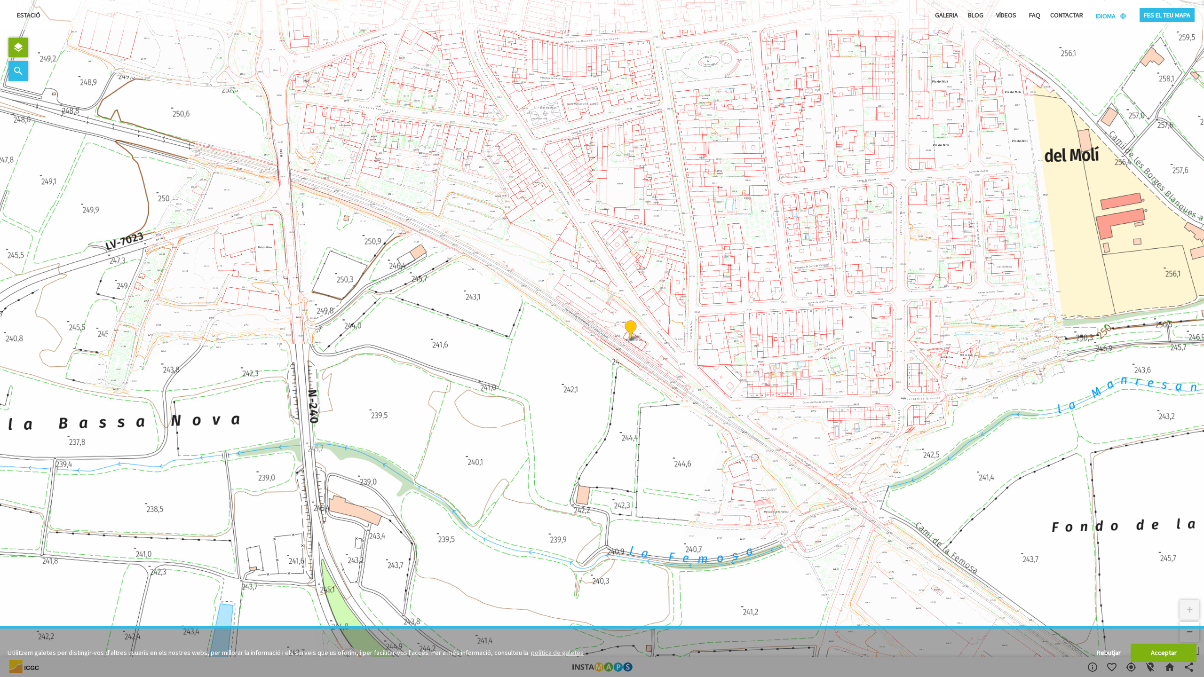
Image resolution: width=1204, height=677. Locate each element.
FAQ (1034, 15)
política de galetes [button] (557, 652)
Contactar (1066, 15)
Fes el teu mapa (1167, 15)
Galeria (946, 15)
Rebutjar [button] (1109, 652)
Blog (975, 15)
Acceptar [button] (1164, 652)
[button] (630, 330)
